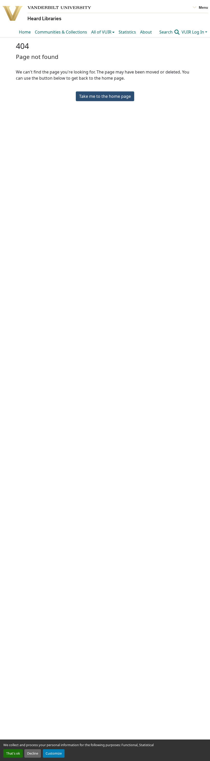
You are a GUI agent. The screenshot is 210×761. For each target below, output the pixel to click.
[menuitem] (102, 32)
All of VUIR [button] (101, 32)
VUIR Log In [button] (193, 32)
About (146, 32)
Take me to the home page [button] (105, 96)
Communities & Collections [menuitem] (61, 32)
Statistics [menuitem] (127, 32)
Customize (54, 753)
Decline (32, 753)
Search (166, 32)
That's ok (13, 753)
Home (25, 32)
